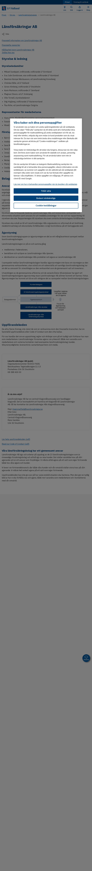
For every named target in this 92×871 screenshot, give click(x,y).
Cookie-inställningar (46, 205)
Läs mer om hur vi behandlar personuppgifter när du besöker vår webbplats (45, 184)
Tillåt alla (46, 191)
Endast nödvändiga (46, 198)
